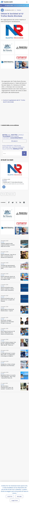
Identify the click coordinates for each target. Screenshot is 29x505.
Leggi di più (14, 500)
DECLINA (19, 496)
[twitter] (16, 202)
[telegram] (24, 202)
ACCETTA (10, 496)
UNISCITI (15, 141)
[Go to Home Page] (15, 10)
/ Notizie (18, 10)
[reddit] (13, 202)
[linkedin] (20, 202)
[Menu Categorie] (26, 2)
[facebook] (9, 202)
